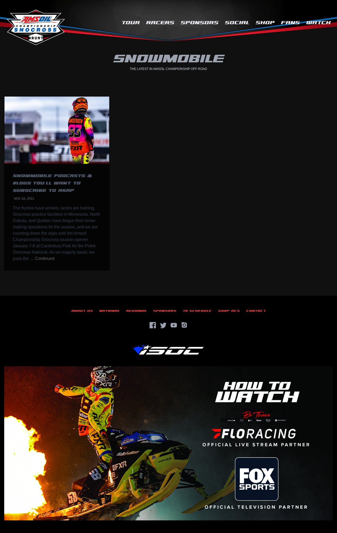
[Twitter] (163, 325)
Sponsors (200, 23)
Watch (318, 23)
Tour (130, 23)
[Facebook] (153, 325)
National (109, 311)
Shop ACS (229, 311)
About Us (82, 311)
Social (237, 23)
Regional (136, 311)
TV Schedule (197, 311)
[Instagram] (184, 325)
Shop (265, 23)
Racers (160, 23)
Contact (256, 311)
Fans (290, 23)
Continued (44, 258)
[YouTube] (174, 325)
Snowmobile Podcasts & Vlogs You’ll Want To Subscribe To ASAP (52, 183)
